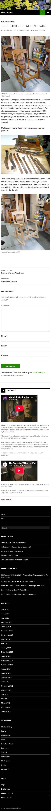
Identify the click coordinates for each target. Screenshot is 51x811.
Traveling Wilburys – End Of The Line (15, 491)
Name (4, 336)
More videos (7, 499)
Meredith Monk (7, 453)
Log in (3, 785)
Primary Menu (48, 12)
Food (3, 740)
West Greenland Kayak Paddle (25, 594)
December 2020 (7, 652)
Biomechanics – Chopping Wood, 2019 (30, 586)
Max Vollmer (7, 12)
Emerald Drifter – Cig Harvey (12, 551)
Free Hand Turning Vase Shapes (12, 271)
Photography (6, 761)
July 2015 (4, 694)
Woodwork (5, 769)
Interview (4, 748)
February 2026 (6, 622)
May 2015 (5, 699)
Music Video (5, 756)
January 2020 (6, 656)
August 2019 (6, 669)
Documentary (6, 735)
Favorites (11, 391)
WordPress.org (6, 797)
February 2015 (6, 707)
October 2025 (6, 639)
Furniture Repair (8, 22)
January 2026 (6, 627)
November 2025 (7, 635)
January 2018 (6, 673)
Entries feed (5, 789)
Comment (5, 305)
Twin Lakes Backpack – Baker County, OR (16, 547)
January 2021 (6, 648)
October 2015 (6, 690)
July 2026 (4, 610)
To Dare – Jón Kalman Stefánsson (13, 543)
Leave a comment (39, 30)
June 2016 (5, 682)
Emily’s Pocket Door (21, 590)
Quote (3, 765)
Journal (4, 752)
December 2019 (7, 660)
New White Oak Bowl (9, 280)
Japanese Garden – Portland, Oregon (14, 560)
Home (3, 514)
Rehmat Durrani (7, 586)
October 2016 (6, 677)
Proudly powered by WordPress (11, 808)
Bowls (3, 731)
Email (4, 346)
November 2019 (7, 665)
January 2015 (6, 711)
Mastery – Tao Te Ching (9, 555)
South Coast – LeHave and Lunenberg (21, 581)
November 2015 (7, 686)
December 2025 (7, 631)
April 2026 (5, 618)
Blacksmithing (6, 727)
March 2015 (5, 703)
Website (4, 355)
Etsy (3, 518)
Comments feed (7, 793)
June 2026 (5, 614)
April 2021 (5, 643)
